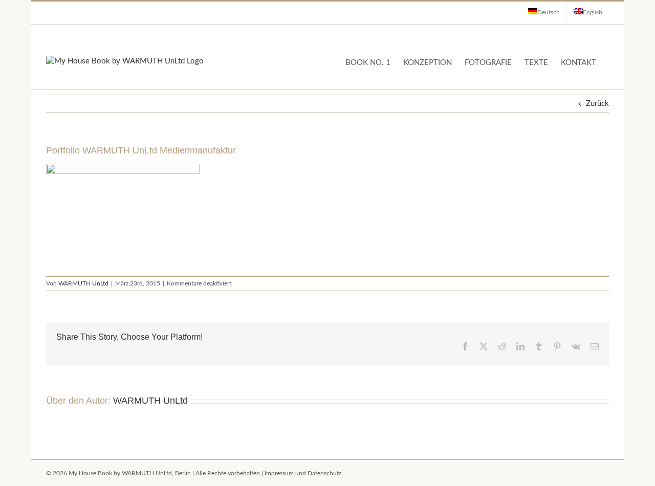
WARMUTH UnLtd (83, 283)
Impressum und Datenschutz (303, 473)
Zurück (597, 103)
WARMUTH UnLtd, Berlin (156, 473)
